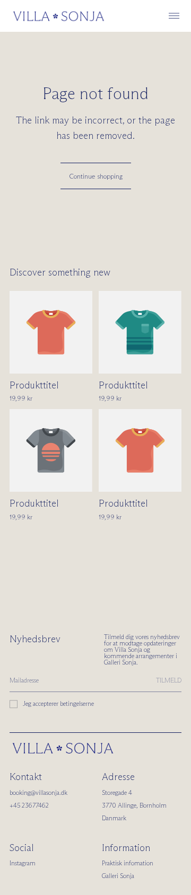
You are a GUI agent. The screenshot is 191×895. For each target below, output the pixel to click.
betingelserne (77, 703)
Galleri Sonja (118, 876)
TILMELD (168, 680)
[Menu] (174, 16)
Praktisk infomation (127, 863)
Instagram (23, 863)
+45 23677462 (29, 805)
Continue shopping (96, 176)
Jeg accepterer (58, 703)
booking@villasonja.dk (38, 792)
